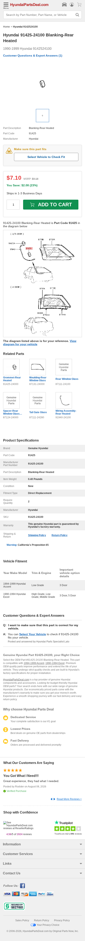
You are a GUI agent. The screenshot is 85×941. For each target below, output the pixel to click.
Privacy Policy (62, 920)
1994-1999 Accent (34, 663)
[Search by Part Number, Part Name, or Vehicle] (77, 14)
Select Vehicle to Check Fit (46, 157)
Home (6, 26)
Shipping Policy (37, 535)
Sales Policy (22, 920)
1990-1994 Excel (55, 663)
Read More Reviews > (69, 799)
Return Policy (59, 535)
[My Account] (71, 4)
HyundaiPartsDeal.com (16, 679)
